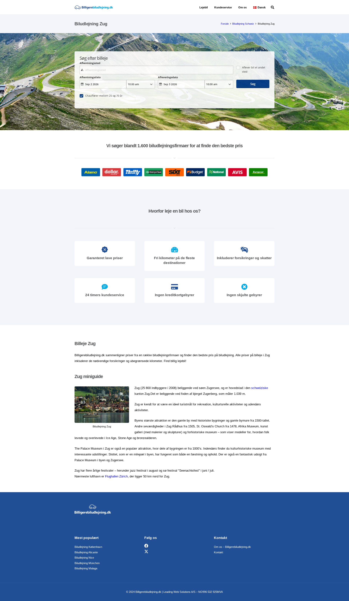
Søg (252, 84)
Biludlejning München (87, 563)
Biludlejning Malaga (86, 568)
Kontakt (218, 552)
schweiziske (259, 388)
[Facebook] (146, 546)
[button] (268, 7)
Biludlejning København (88, 546)
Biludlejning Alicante (86, 552)
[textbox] (156, 70)
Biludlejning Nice (84, 557)
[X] (146, 551)
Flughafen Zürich (116, 476)
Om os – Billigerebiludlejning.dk (232, 546)
